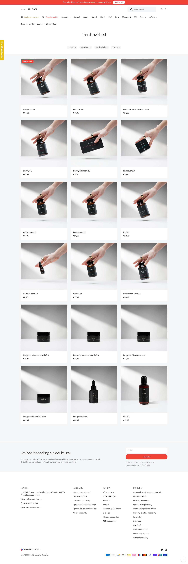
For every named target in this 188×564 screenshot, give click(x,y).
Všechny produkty (35, 24)
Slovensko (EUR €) (31, 549)
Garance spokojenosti (82, 492)
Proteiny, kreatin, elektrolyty (144, 513)
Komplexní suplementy (142, 505)
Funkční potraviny (140, 538)
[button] (72, 47)
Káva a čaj (137, 517)
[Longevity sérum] (94, 389)
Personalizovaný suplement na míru (148, 492)
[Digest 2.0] (94, 266)
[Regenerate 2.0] (94, 205)
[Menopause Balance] (144, 266)
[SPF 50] (144, 389)
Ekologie (106, 513)
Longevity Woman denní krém (36, 355)
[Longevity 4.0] (44, 82)
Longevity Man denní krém (134, 355)
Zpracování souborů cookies (85, 509)
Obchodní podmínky (81, 500)
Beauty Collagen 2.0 (81, 171)
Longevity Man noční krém (34, 417)
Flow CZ (30, 555)
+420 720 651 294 (30, 503)
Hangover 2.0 (129, 171)
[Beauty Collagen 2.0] (94, 143)
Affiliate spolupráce (111, 517)
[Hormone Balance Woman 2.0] (144, 82)
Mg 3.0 (126, 232)
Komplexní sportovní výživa (144, 509)
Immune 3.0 (78, 109)
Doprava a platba (80, 496)
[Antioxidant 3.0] (44, 205)
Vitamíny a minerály (141, 500)
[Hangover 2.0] (144, 143)
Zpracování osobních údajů (84, 505)
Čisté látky (137, 521)
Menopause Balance (131, 294)
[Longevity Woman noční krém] (94, 328)
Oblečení (137, 525)
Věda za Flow (108, 492)
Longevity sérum (80, 417)
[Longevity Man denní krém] (144, 328)
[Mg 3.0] (144, 205)
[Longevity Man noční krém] (44, 389)
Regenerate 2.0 (79, 232)
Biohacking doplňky (141, 533)
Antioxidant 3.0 (29, 232)
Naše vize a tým (109, 496)
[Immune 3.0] (94, 82)
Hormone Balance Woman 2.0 (136, 109)
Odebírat (146, 457)
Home (23, 24)
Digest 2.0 (77, 294)
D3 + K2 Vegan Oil (30, 294)
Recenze (106, 500)
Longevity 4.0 (29, 109)
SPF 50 (126, 417)
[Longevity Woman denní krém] (44, 328)
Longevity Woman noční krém (86, 355)
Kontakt (106, 505)
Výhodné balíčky (140, 496)
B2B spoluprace (109, 521)
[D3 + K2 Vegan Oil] (44, 266)
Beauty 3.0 (27, 171)
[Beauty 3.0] (44, 143)
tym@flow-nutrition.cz (32, 499)
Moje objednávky (80, 513)
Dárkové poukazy (140, 529)
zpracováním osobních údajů (138, 465)
